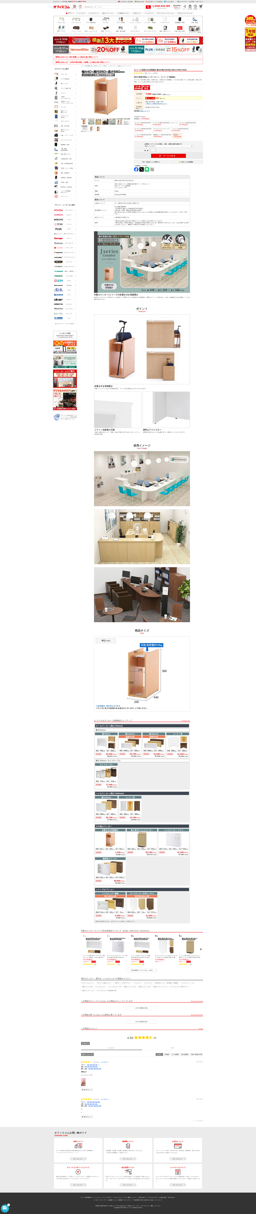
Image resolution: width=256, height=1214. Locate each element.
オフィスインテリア (150, 31)
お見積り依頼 (162, 1197)
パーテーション (165, 22)
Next (201, 949)
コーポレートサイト (99, 1200)
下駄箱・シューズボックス (65, 97)
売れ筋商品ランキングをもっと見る (142, 970)
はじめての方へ (183, 1)
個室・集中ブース (165, 31)
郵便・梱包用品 (65, 173)
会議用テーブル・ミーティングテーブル (67, 102)
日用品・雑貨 (64, 182)
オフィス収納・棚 (66, 88)
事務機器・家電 (179, 22)
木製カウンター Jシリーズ (160, 986)
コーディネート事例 (195, 32)
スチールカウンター (100, 986)
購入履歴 (190, 9)
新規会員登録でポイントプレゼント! (177, 7)
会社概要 (191, 1)
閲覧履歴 (195, 9)
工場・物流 (194, 22)
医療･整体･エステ (66, 154)
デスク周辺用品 (91, 22)
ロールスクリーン (94, 13)
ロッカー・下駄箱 (150, 22)
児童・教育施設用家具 (67, 163)
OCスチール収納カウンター (104, 983)
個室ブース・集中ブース (64, 111)
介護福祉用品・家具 (66, 159)
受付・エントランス (91, 31)
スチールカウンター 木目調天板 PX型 (106, 990)
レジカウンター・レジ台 (187, 983)
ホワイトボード (135, 31)
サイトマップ (158, 1200)
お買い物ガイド (142, 1197)
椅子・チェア (61, 31)
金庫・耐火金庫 (120, 31)
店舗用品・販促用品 (66, 177)
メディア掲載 (127, 1197)
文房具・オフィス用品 (67, 168)
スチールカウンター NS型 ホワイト (179, 986)
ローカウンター (148, 983)
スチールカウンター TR (115, 986)
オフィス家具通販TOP (86, 1197)
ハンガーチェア (149, 13)
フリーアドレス (76, 22)
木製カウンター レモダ (144, 986)
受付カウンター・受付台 (66, 130)
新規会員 (250, 20)
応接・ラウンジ (105, 31)
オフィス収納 (121, 22)
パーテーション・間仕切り (65, 116)
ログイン (185, 9)
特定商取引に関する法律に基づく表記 (143, 1200)
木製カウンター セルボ (130, 986)
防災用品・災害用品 (66, 187)
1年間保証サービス (250, 39)
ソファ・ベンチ (76, 31)
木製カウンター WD (87, 986)
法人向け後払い (170, 1)
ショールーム (97, 1197)
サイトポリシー (128, 1200)
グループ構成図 (118, 1200)
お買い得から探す (179, 31)
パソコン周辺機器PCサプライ (66, 191)
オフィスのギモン (107, 1197)
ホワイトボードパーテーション (165, 13)
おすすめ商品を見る (142, 1008)
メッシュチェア (81, 13)
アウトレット (64, 196)
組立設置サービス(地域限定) (155, 1)
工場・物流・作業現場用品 (64, 149)
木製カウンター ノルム (88, 990)
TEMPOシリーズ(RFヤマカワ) (122, 983)
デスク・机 (61, 22)
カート (200, 9)
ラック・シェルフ (135, 22)
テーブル (105, 22)
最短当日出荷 (140, 1)
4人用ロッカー (137, 13)
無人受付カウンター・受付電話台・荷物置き (166, 983)
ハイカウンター (137, 983)
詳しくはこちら (78, 1159)
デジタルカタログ (152, 1197)
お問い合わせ (199, 1)
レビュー (134, 1197)
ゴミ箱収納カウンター (123, 13)
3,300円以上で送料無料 (126, 1)
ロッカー (63, 93)
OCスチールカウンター (88, 983)
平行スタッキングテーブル (185, 13)
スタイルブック (118, 1197)
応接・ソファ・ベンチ (67, 135)
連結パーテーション (107, 13)
